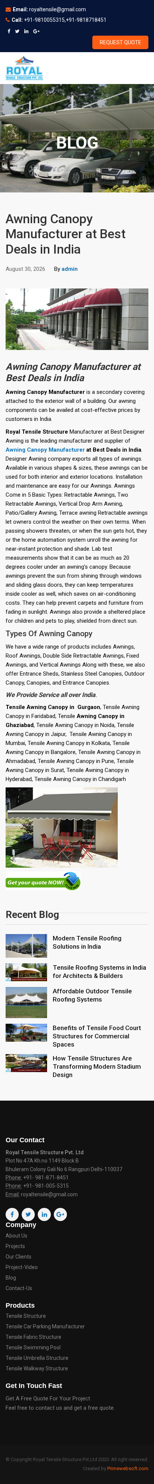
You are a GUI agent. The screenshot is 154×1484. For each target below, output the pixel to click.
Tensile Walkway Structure (37, 1368)
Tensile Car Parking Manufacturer (45, 1326)
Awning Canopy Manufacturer (45, 449)
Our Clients (18, 1257)
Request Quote (120, 42)
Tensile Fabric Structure (33, 1337)
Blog (11, 1278)
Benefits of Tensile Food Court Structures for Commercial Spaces (97, 1036)
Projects (15, 1246)
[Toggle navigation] (137, 67)
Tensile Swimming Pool (33, 1347)
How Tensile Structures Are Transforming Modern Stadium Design (97, 1066)
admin (70, 269)
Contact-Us (19, 1288)
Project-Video (22, 1267)
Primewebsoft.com (127, 1468)
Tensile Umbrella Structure (37, 1358)
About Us (16, 1236)
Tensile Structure (26, 1316)
